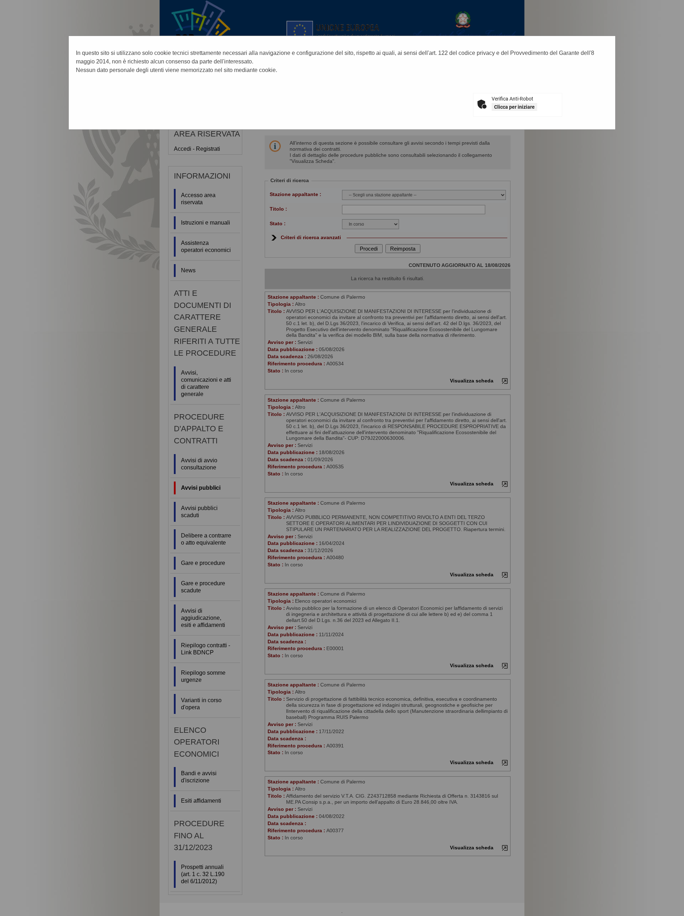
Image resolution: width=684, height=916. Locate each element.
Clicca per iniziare (514, 107)
